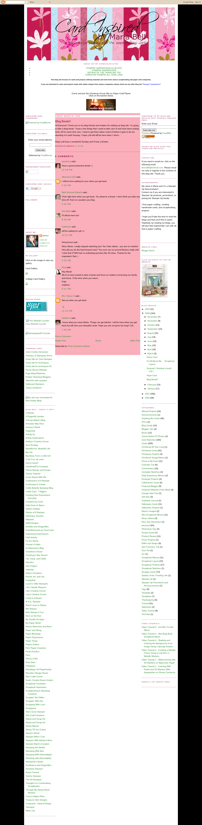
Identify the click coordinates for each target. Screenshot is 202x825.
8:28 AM (66, 219)
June (150, 341)
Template (146, 593)
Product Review (149, 536)
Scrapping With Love (35, 704)
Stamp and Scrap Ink (35, 719)
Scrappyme (31, 708)
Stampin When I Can (35, 737)
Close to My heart (150, 461)
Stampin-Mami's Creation (37, 744)
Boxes (144, 433)
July (149, 337)
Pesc (28, 655)
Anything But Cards (151, 418)
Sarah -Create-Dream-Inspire (39, 680)
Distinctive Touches (34, 516)
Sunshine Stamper (34, 769)
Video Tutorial (148, 611)
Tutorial (145, 603)
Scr (143, 554)
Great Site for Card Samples (39, 359)
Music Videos (148, 518)
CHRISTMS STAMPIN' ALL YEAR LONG (104, 75)
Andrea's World (33, 427)
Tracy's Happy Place (35, 796)
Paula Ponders (32, 651)
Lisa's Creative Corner (36, 594)
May (149, 345)
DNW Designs (32, 523)
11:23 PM (67, 311)
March (150, 353)
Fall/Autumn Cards (150, 483)
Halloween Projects (151, 508)
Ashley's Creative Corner (37, 441)
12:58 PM (67, 170)
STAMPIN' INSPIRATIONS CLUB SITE (104, 68)
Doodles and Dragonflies (37, 527)
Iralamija (30, 569)
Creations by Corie (34, 502)
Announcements (149, 415)
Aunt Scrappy (32, 445)
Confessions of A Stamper (38, 481)
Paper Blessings (33, 634)
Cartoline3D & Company (37, 466)
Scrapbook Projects (151, 565)
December (152, 317)
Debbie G (66, 318)
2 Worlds (30, 413)
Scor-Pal (146, 550)
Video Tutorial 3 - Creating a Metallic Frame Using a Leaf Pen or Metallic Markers (159, 653)
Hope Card (152, 375)
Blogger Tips (147, 429)
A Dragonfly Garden (35, 416)
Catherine (66, 227)
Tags (144, 589)
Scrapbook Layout (150, 561)
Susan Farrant (32, 772)
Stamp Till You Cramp (36, 729)
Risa (64, 267)
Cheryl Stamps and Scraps (38, 470)
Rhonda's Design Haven (37, 673)
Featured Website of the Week (156, 490)
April (149, 349)
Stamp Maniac (32, 726)
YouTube (146, 614)
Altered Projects (149, 411)
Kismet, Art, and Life (35, 577)
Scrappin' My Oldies (35, 697)
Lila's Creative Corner (36, 591)
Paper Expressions (34, 637)
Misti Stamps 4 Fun (35, 612)
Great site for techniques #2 (39, 366)
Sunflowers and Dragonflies (38, 765)
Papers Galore (32, 644)
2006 (147, 398)
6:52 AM (66, 204)
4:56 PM (66, 185)
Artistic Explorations (35, 438)
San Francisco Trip (150, 547)
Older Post (135, 341)
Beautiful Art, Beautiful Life (38, 449)
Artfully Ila (30, 434)
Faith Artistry (31, 537)
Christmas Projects (150, 454)
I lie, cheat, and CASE (36, 559)
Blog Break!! (63, 121)
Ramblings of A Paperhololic (39, 669)
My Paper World (33, 623)
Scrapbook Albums (150, 557)
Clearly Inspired (33, 474)
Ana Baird (66, 211)
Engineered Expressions (37, 534)
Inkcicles (30, 562)
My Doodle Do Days (35, 619)
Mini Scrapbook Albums (153, 515)
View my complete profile (45, 243)
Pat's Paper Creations (36, 648)
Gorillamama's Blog (35, 548)
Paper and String (33, 630)
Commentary (148, 468)
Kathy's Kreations (34, 573)
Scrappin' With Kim (34, 701)
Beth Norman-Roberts (72, 192)
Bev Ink (29, 452)
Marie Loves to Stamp (36, 605)
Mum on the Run (33, 616)
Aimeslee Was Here (35, 424)
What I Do (30, 811)
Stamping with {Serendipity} (38, 758)
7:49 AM (66, 330)
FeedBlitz (167, 133)
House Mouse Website (36, 370)
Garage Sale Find (150, 493)
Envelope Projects (150, 479)
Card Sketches (148, 440)
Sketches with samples (36, 380)
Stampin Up (147, 579)
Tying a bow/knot (33, 388)
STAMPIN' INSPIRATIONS (104, 70)
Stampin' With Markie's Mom (39, 740)
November (152, 321)
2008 (147, 313)
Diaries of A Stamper (35, 512)
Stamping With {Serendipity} (39, 754)
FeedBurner (46, 155)
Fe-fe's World (32, 541)
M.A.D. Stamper (33, 602)
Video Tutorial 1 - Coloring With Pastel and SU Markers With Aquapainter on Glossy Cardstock (158, 669)
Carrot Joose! (32, 463)
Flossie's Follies (33, 544)
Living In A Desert (34, 598)
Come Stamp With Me (36, 477)
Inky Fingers (31, 566)
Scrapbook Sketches (151, 568)
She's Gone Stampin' (35, 712)
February (152, 385)
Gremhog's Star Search (37, 555)
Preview (145, 133)
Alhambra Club (69, 177)
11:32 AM (79, 146)
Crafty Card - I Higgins (36, 491)
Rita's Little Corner (34, 676)
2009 (147, 309)
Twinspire (30, 807)
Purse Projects (148, 540)
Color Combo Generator (37, 352)
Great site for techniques (37, 363)
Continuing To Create (35, 484)
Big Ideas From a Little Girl (38, 456)
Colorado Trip (148, 465)
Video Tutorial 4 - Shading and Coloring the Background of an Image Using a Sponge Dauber (157, 643)
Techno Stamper (33, 776)
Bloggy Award (148, 250)
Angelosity (30, 431)
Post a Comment (63, 336)
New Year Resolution (151, 522)
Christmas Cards (149, 450)
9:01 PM (66, 289)
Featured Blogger (150, 486)
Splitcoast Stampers (35, 384)
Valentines (146, 607)
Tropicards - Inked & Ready (38, 803)
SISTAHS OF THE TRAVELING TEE (104, 73)
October (151, 325)
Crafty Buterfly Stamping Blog (39, 488)
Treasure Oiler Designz (36, 800)
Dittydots (30, 519)
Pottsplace (30, 666)
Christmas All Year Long (153, 447)
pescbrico (66, 161)
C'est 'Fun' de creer (35, 459)
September (152, 329)
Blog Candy (147, 425)
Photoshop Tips (149, 529)
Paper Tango (32, 641)
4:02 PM (66, 260)
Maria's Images (149, 511)
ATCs (144, 422)
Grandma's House (34, 552)
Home (98, 341)
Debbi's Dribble (33, 509)
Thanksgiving (148, 600)
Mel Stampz (31, 609)
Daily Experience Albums (153, 475)
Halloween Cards (150, 504)
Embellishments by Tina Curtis (40, 530)
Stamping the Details (35, 747)
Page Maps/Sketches (35, 373)
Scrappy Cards (149, 572)
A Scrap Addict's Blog (35, 420)
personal (146, 525)
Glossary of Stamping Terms (39, 356)
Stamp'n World (32, 733)
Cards (144, 443)
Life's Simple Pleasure (36, 587)
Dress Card (152, 357)
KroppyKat (30, 580)
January (151, 389)
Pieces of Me (32, 659)
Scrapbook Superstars (36, 687)
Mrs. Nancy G (68, 296)
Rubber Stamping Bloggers (38, 377)
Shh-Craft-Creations (35, 715)
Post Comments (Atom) (79, 346)
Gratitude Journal (150, 500)
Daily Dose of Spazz (35, 505)
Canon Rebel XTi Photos (153, 436)
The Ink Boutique (34, 780)
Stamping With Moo (35, 751)
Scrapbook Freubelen (36, 684)
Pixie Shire (30, 662)
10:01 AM (67, 235)
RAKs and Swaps (150, 543)
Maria (46, 236)
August (150, 333)
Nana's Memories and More (39, 626)
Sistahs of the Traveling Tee (155, 575)
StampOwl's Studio (34, 762)
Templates (146, 596)
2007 (147, 394)
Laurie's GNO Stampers (37, 584)
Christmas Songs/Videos (153, 458)
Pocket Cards (148, 533)
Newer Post (60, 341)
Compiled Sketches (151, 472)
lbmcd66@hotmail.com (152, 168)
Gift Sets (146, 497)
